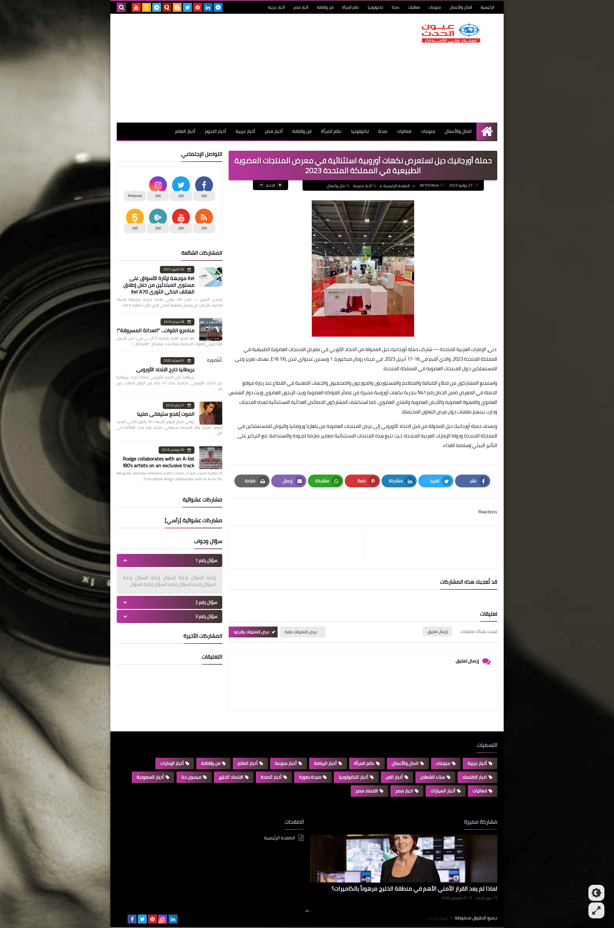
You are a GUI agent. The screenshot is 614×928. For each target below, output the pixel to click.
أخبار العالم (185, 131)
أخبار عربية (276, 7)
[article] (299, 547)
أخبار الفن (394, 777)
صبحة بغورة (310, 777)
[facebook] (132, 919)
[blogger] (177, 7)
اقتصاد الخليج (231, 777)
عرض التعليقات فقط (301, 632)
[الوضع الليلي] (596, 893)
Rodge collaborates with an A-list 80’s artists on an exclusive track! (158, 462)
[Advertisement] (233, 68)
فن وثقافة (325, 7)
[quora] (166, 7)
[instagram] (162, 919)
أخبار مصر (300, 7)
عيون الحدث (484, 898)
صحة (395, 7)
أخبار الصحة (271, 777)
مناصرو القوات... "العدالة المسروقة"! (155, 330)
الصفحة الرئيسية (396, 185)
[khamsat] (146, 7)
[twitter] (187, 7)
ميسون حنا (191, 777)
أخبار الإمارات (172, 763)
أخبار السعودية (150, 777)
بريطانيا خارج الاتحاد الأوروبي (165, 369)
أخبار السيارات (442, 791)
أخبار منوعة (362, 185)
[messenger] (218, 7)
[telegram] (156, 7)
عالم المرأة (350, 7)
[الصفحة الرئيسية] (486, 131)
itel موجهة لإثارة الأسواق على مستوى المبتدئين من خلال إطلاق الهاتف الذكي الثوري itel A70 (158, 284)
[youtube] (136, 7)
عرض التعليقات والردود (251, 632)
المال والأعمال (461, 7)
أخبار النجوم (215, 131)
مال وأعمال (336, 185)
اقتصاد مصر (367, 791)
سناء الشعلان (432, 777)
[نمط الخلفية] (596, 910)
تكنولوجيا (375, 7)
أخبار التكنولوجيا (353, 777)
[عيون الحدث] (451, 33)
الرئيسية (487, 7)
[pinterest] (197, 7)
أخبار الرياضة (325, 763)
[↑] (307, 911)
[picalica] (121, 919)
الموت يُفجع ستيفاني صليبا (165, 414)
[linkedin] (207, 7)
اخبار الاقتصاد (474, 777)
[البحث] (121, 7)
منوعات (435, 7)
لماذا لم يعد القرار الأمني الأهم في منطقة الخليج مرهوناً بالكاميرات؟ (414, 888)
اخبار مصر (404, 791)
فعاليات (414, 7)
